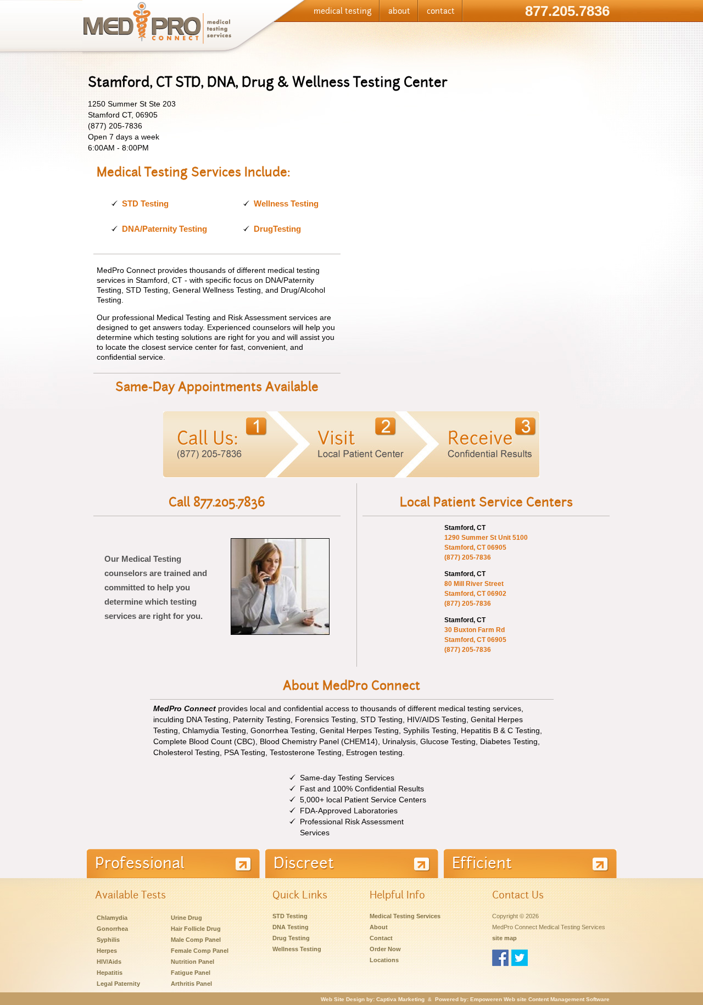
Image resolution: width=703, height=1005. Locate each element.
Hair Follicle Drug (196, 928)
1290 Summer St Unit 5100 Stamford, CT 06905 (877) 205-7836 (486, 547)
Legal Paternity (118, 983)
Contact (381, 938)
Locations (384, 960)
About (379, 927)
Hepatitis (109, 972)
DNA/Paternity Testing (164, 228)
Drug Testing (291, 938)
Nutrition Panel (192, 961)
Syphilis (108, 939)
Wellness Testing (286, 203)
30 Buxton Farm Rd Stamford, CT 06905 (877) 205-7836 (475, 640)
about (399, 11)
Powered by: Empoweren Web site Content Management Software (522, 999)
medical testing (343, 11)
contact (441, 11)
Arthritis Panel (191, 983)
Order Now (385, 949)
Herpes (107, 950)
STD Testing (145, 203)
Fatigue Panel (190, 972)
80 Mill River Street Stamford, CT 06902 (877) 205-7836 (475, 593)
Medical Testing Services (405, 916)
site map (504, 938)
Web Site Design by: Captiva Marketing (373, 999)
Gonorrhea (112, 928)
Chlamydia (112, 917)
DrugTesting (277, 228)
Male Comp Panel (196, 939)
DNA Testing (290, 927)
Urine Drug (186, 917)
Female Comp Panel (199, 950)
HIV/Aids (109, 961)
